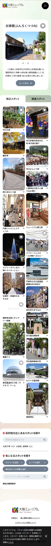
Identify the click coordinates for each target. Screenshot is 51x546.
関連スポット (38, 99)
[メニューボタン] (45, 5)
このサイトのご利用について (25, 522)
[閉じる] (46, 536)
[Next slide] (33, 63)
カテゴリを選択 (11, 462)
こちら (11, 542)
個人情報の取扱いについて (30, 518)
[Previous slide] (18, 63)
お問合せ (14, 518)
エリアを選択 (34, 462)
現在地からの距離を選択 (15, 469)
